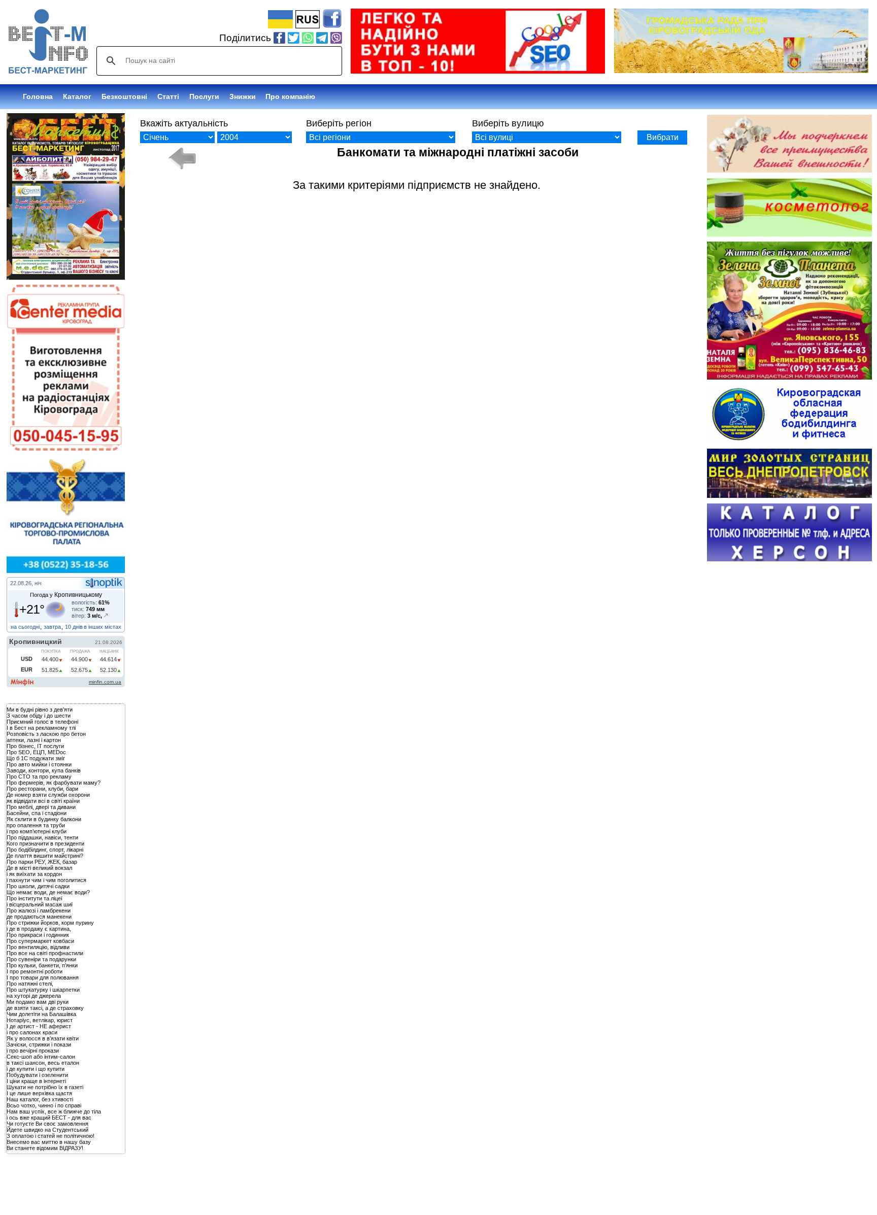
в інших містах (102, 627)
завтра (52, 627)
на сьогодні (25, 627)
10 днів (74, 627)
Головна (38, 96)
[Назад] (181, 158)
